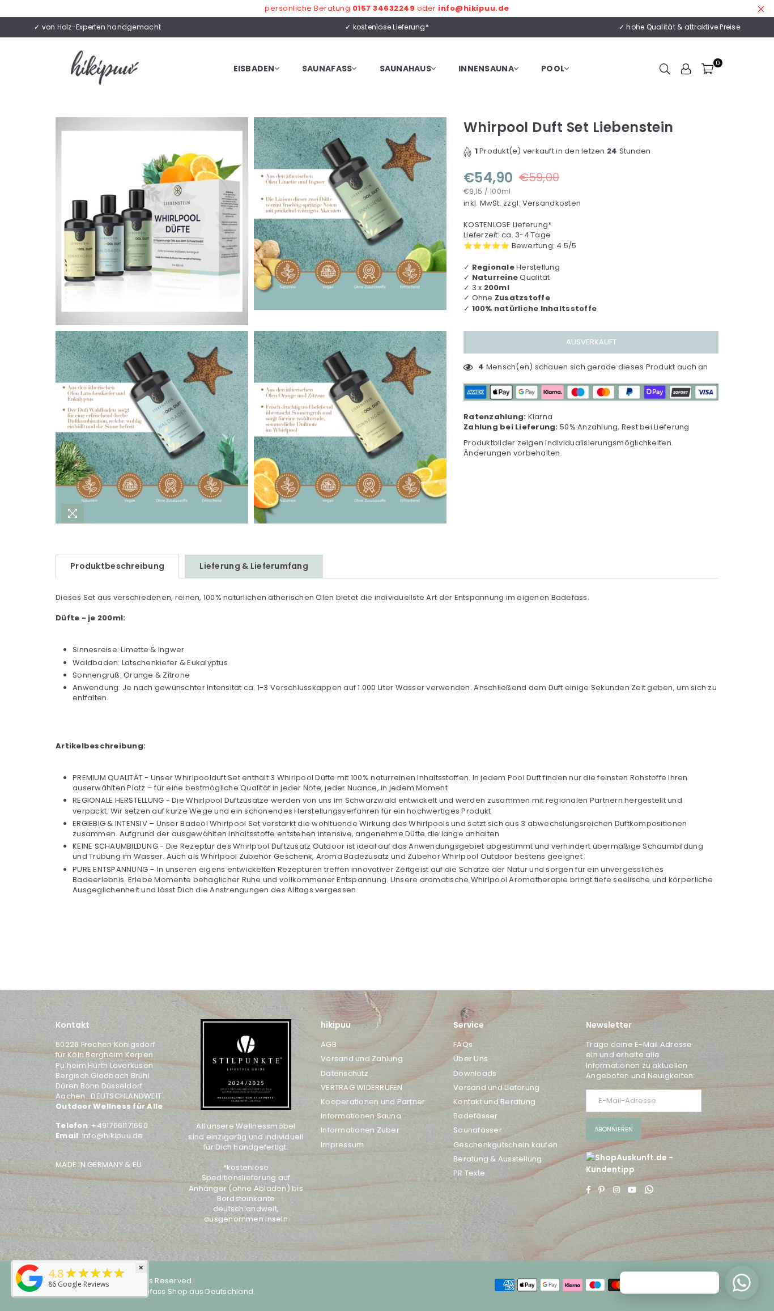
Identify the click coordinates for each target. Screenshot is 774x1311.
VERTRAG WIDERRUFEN (362, 1087)
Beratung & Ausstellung (497, 1158)
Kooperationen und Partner (373, 1101)
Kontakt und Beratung (494, 1101)
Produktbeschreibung (117, 566)
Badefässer (475, 1115)
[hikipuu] (29, 1292)
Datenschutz (344, 1073)
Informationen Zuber (360, 1130)
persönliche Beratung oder (387, 8)
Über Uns (470, 1058)
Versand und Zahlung (362, 1058)
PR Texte (469, 1173)
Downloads (474, 1073)
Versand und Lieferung (496, 1087)
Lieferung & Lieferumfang (253, 566)
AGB (329, 1044)
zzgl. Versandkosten (542, 203)
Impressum (342, 1144)
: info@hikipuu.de (110, 1135)
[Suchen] (664, 68)
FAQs (463, 1044)
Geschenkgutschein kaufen (505, 1144)
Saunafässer (477, 1130)
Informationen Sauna (361, 1115)
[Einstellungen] (686, 68)
